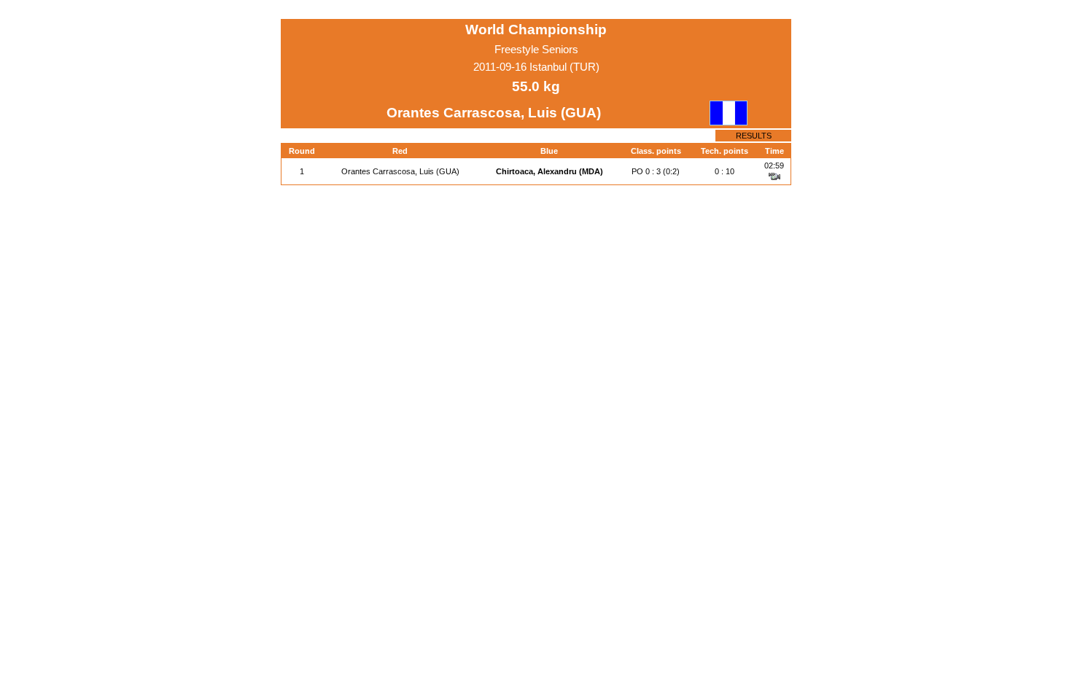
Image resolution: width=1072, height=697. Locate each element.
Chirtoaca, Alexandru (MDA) (549, 171)
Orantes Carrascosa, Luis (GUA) (400, 171)
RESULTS (754, 135)
